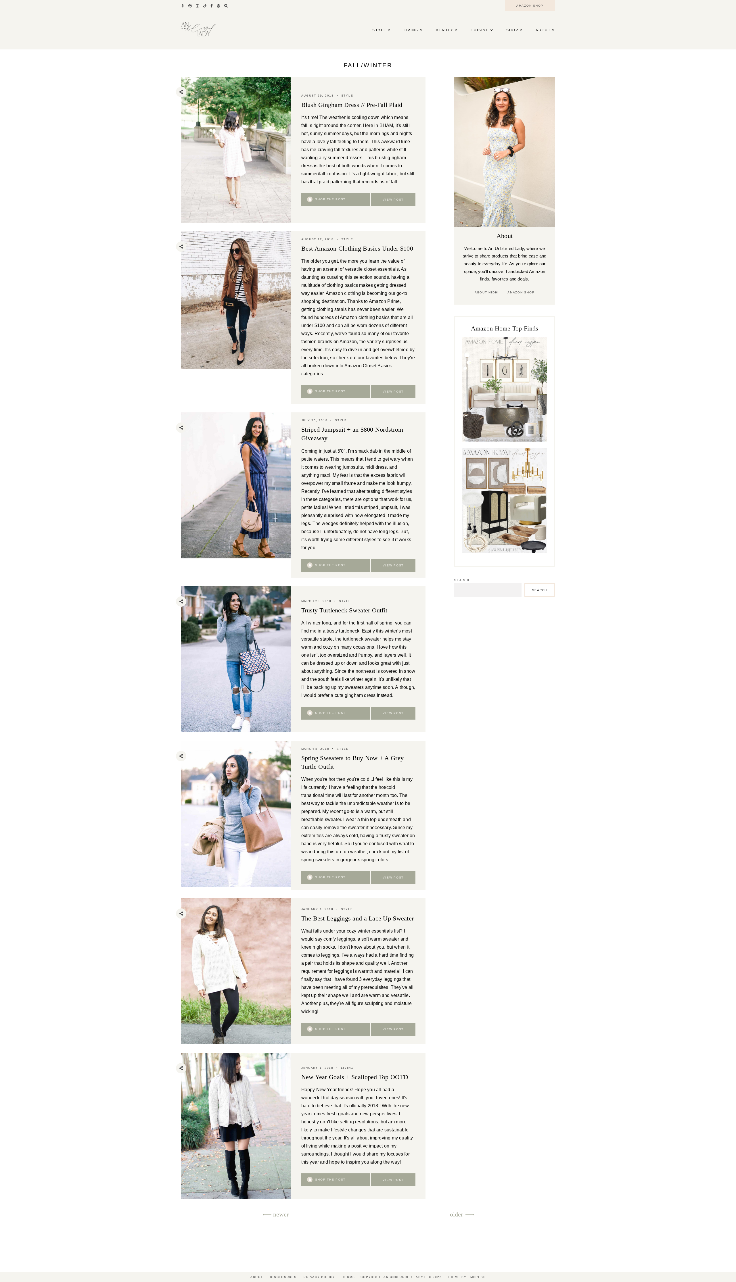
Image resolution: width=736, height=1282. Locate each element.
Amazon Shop (520, 292)
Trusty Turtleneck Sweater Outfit (344, 610)
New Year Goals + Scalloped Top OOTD (355, 1077)
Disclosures (283, 1277)
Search (461, 580)
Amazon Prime (384, 301)
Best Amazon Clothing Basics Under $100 (357, 248)
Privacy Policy (319, 1277)
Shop (512, 30)
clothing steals (332, 309)
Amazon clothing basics (365, 317)
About (543, 30)
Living (411, 30)
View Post (393, 199)
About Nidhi (487, 292)
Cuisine (480, 30)
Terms (348, 1277)
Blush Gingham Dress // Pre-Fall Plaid (351, 104)
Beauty (444, 30)
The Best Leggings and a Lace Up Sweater (357, 918)
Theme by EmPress (466, 1277)
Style (379, 30)
